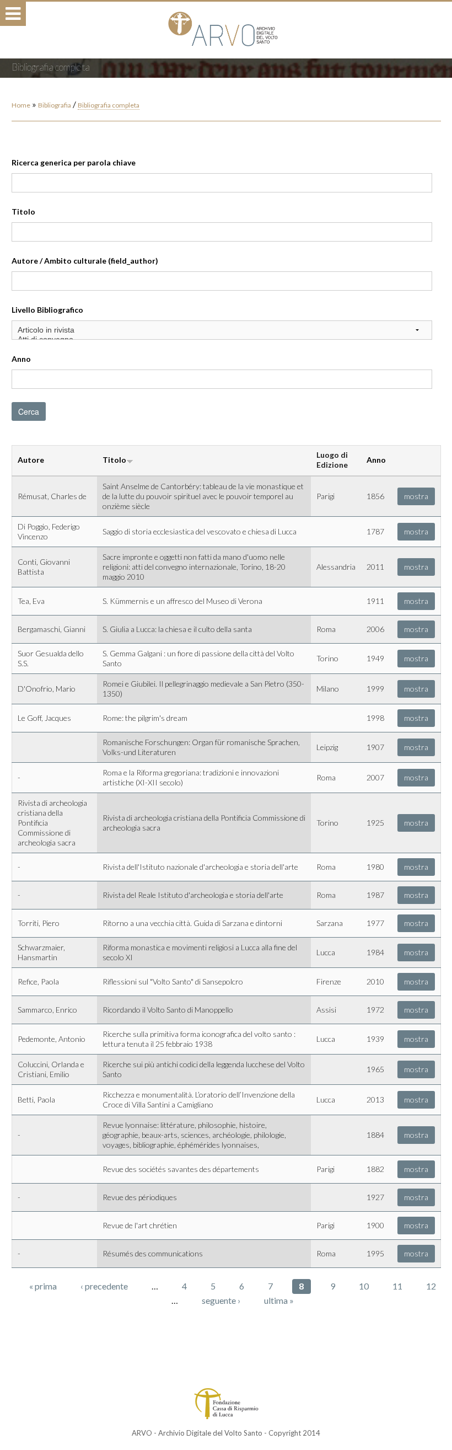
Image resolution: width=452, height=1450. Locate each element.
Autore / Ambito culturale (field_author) (85, 260)
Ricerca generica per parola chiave (74, 162)
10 (364, 1286)
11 (397, 1286)
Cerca (28, 411)
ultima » (279, 1300)
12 (431, 1286)
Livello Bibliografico (47, 309)
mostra (416, 496)
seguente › (221, 1300)
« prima (43, 1286)
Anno (21, 358)
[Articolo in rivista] (222, 330)
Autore (31, 459)
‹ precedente (104, 1286)
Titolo (23, 211)
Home (21, 105)
